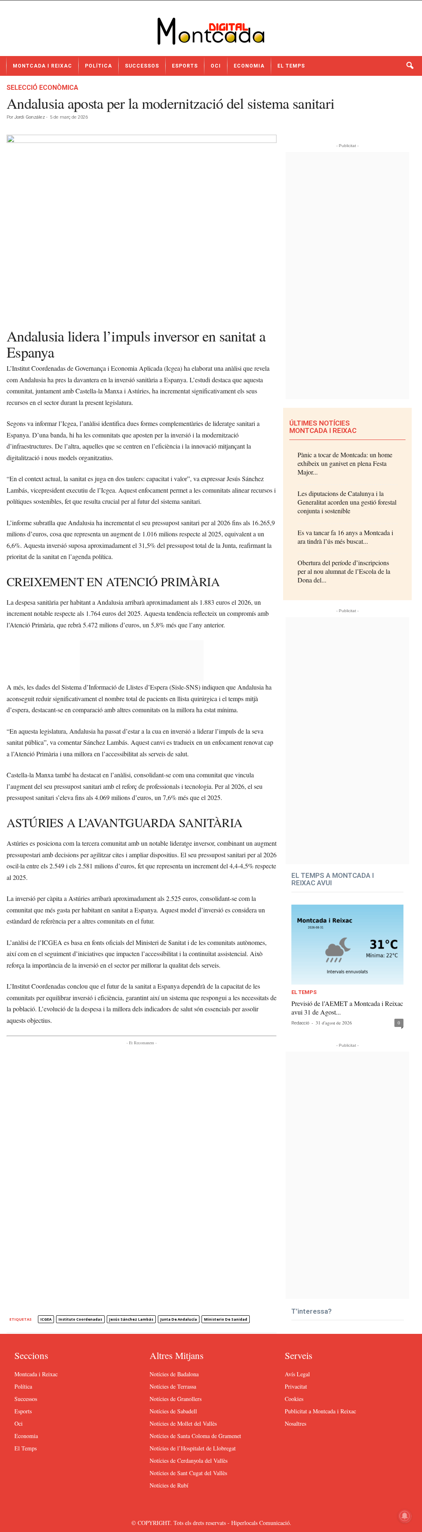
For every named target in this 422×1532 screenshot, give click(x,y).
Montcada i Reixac (42, 66)
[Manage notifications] (404, 1516)
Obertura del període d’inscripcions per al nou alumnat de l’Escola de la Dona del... (344, 571)
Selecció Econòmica (42, 87)
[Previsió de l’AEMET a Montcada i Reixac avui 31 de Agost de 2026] (347, 945)
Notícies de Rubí (169, 1485)
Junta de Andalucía (178, 1319)
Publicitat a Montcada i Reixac (320, 1411)
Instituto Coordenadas (80, 1319)
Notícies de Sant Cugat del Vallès (188, 1473)
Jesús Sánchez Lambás (131, 1319)
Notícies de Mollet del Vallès (183, 1423)
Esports (185, 66)
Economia (249, 66)
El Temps (291, 66)
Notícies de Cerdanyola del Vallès (188, 1460)
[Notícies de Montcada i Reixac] (211, 31)
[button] (410, 66)
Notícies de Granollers (176, 1399)
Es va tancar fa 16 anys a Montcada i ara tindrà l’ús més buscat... (345, 536)
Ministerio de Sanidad (225, 1319)
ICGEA (46, 1319)
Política (98, 66)
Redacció (300, 1023)
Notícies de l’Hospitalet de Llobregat (193, 1448)
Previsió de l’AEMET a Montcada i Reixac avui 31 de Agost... (347, 1007)
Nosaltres (295, 1423)
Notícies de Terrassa (173, 1386)
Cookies (294, 1399)
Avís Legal (297, 1374)
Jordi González (29, 117)
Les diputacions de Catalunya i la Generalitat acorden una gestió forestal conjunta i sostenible (347, 502)
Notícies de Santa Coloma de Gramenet (195, 1436)
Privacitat (296, 1386)
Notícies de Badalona (174, 1374)
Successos (142, 66)
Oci (216, 66)
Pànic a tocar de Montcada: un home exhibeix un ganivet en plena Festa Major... (345, 463)
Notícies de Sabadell (173, 1411)
